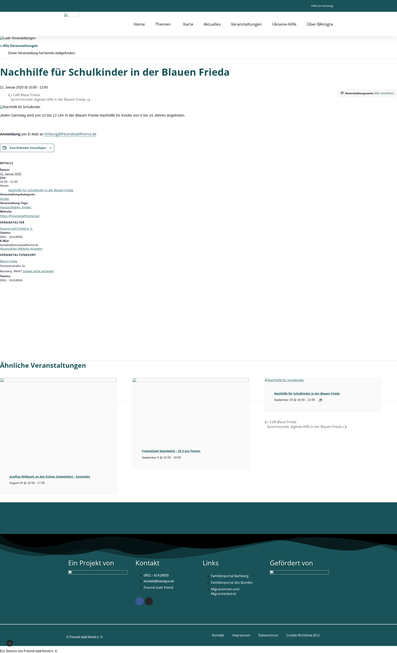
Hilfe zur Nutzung (322, 6)
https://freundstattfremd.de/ (20, 216)
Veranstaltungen (246, 24)
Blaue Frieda (8, 261)
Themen (163, 24)
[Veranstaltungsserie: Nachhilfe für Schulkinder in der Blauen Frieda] (320, 400)
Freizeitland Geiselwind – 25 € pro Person (171, 451)
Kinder (4, 199)
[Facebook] (139, 601)
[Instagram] (149, 601)
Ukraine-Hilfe (284, 24)
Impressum (241, 635)
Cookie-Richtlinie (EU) (302, 635)
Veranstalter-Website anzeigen (21, 249)
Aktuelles (212, 24)
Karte (188, 24)
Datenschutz (268, 635)
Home (139, 24)
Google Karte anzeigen (38, 271)
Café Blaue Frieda (25, 95)
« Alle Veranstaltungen (19, 45)
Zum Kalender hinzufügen (28, 147)
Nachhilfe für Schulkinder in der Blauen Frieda (40, 190)
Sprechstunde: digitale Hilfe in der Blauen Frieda (49, 99)
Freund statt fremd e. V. (16, 228)
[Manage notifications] (9, 643)
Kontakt (218, 635)
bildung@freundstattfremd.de (70, 133)
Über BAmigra (320, 24)
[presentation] (58, 381)
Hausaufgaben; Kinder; (16, 207)
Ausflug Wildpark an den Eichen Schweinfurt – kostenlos (50, 477)
